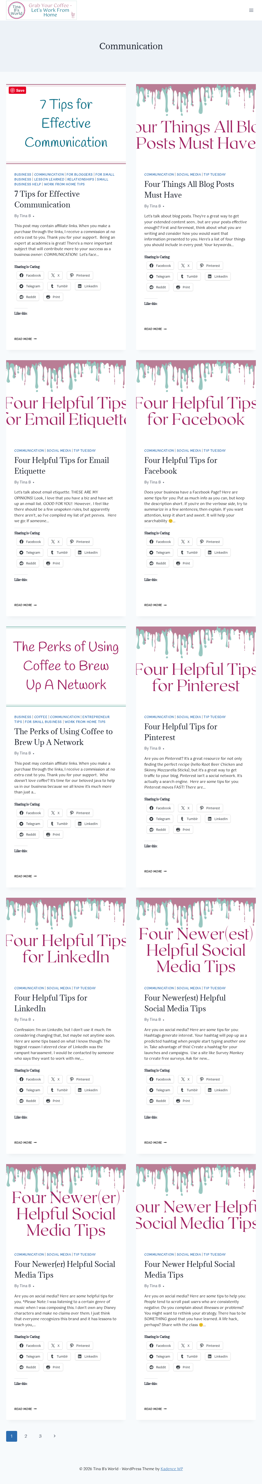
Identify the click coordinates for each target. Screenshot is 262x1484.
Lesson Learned (49, 179)
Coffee (41, 717)
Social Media (189, 174)
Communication (49, 174)
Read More (25, 339)
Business (22, 174)
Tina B (25, 216)
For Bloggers (80, 174)
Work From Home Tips (64, 184)
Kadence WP (172, 1469)
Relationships (80, 179)
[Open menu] (251, 10)
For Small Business (43, 722)
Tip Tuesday (215, 174)
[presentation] (66, 124)
